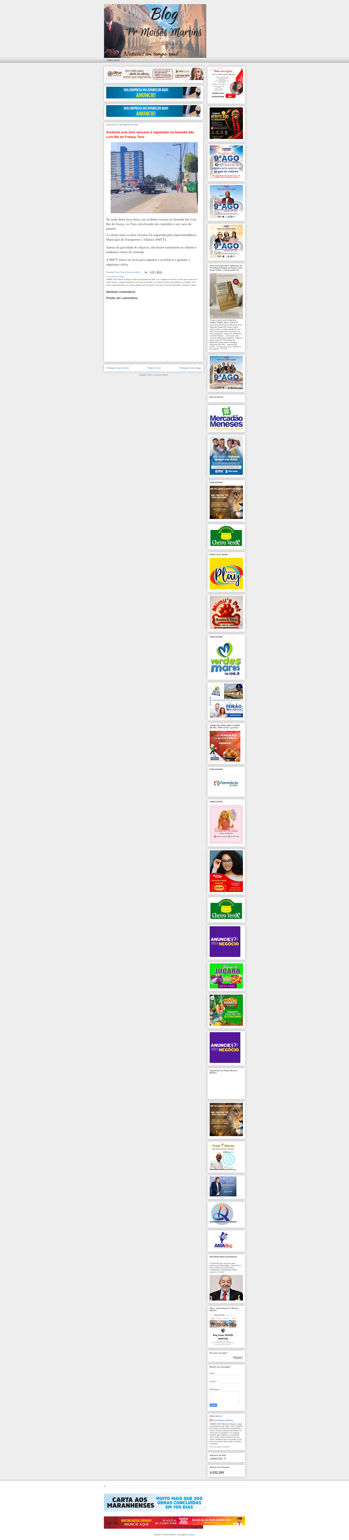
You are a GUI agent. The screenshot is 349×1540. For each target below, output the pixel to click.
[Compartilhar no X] (155, 272)
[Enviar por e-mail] (150, 272)
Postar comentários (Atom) (157, 375)
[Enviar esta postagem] (146, 272)
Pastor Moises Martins (222, 1420)
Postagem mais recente (117, 368)
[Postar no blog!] (153, 272)
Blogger (191, 1535)
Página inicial (113, 60)
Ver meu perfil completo (220, 1447)
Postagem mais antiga (190, 368)
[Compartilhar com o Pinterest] (161, 272)
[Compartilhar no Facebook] (158, 272)
